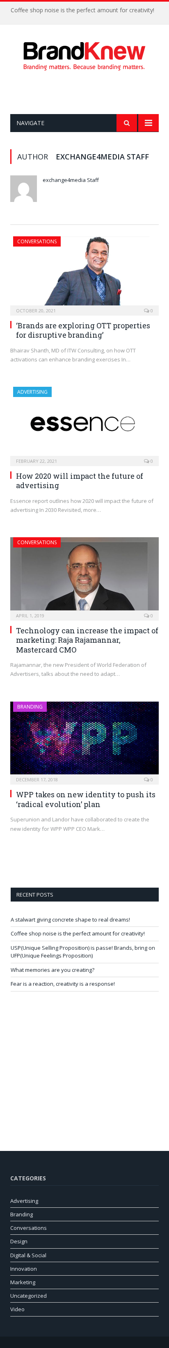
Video (17, 1309)
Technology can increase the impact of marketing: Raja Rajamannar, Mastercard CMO (87, 640)
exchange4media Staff (71, 180)
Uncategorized (28, 1295)
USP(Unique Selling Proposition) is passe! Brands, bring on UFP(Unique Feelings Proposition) (83, 952)
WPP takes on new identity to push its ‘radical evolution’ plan (85, 799)
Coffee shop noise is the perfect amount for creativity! (82, 10)
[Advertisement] (89, 92)
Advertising (32, 391)
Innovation (23, 1268)
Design (18, 1241)
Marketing (22, 1282)
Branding (30, 706)
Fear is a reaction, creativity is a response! (63, 983)
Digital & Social (28, 1255)
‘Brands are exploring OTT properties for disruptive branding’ (83, 330)
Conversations (37, 241)
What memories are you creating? (52, 969)
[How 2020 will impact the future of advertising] (84, 424)
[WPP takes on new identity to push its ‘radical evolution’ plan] (84, 741)
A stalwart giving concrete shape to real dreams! (70, 919)
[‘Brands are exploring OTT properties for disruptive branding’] (84, 273)
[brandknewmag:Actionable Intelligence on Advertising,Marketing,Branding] (84, 54)
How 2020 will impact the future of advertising (79, 480)
